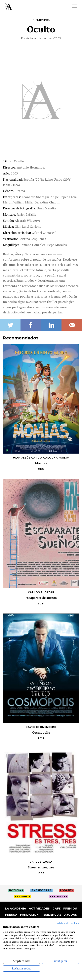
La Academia (15, 908)
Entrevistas (41, 890)
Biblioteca (41, 20)
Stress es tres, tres (41, 867)
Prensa (11, 914)
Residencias (51, 914)
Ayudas (70, 914)
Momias (41, 463)
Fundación (29, 914)
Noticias (16, 890)
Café (57, 908)
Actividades (39, 908)
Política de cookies (67, 923)
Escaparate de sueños (41, 598)
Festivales (58, 896)
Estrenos (22, 896)
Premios (70, 908)
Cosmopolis (41, 732)
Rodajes (66, 890)
